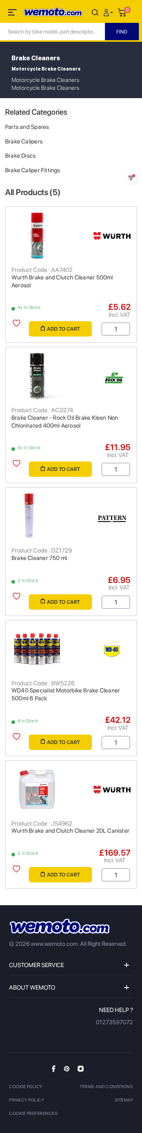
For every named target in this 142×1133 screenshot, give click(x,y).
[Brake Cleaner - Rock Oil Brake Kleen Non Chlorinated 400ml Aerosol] (71, 376)
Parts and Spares (27, 126)
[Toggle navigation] (13, 13)
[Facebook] (54, 1068)
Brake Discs (20, 155)
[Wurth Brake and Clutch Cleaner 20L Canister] (71, 789)
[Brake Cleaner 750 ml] (71, 516)
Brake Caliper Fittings (32, 170)
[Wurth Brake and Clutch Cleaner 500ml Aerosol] (71, 235)
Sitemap (124, 1100)
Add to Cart (63, 329)
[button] (109, 12)
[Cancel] (95, 12)
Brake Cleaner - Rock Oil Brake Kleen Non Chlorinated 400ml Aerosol (64, 421)
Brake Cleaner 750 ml (39, 558)
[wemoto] (59, 926)
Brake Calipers (24, 141)
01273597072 (114, 1022)
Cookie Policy (26, 1086)
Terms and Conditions (106, 1086)
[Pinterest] (66, 1068)
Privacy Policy (26, 1100)
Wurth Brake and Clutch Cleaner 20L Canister (70, 830)
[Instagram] (81, 1068)
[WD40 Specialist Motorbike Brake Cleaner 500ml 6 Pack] (71, 649)
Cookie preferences (33, 1113)
